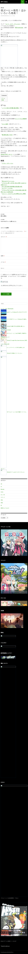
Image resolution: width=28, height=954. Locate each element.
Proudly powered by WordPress (7, 952)
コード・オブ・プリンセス (13, 24)
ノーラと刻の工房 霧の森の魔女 (10, 108)
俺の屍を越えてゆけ (7, 134)
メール (3, 262)
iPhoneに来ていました (7, 154)
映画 (3, 100)
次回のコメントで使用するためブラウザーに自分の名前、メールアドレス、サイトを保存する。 (14, 276)
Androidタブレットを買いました (8, 220)
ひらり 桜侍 (5, 124)
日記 (2, 7)
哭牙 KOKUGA (19, 27)
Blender (2, 489)
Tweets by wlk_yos (5, 946)
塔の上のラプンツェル (8, 181)
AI (1, 486)
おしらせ (3, 494)
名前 (3, 255)
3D (1, 484)
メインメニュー (26, 2)
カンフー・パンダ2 (7, 188)
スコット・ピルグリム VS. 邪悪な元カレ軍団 (14, 193)
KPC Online (4, 2)
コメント (4, 236)
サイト (2, 268)
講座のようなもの (5, 508)
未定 (2, 502)
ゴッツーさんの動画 (20, 118)
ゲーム (3, 98)
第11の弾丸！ (4, 215)
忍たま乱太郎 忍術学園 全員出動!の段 (12, 186)
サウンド (3, 497)
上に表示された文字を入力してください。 (12, 285)
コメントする (12, 15)
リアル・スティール (7, 163)
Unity (2, 492)
